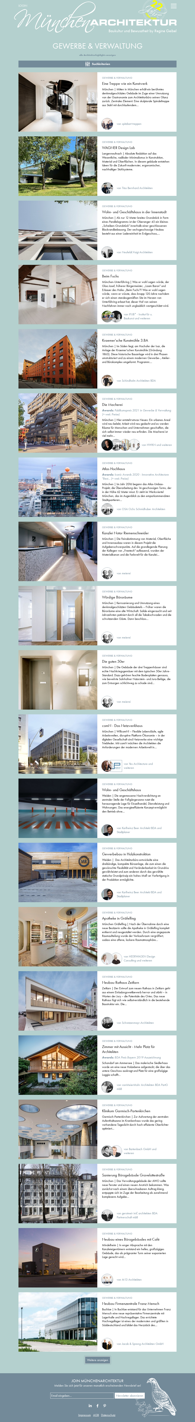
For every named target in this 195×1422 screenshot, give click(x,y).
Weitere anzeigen (97, 1360)
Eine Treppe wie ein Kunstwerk (124, 83)
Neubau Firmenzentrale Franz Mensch (130, 1303)
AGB (96, 1415)
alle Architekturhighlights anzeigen (97, 55)
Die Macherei (112, 404)
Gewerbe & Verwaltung (117, 77)
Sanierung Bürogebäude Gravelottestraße (133, 1175)
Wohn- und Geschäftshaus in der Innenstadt (134, 211)
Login (22, 6)
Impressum (84, 1415)
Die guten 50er (113, 661)
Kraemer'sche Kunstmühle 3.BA (125, 340)
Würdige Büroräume (117, 597)
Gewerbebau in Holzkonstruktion (126, 854)
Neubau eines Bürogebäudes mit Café (131, 1239)
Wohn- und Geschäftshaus (121, 789)
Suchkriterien (101, 64)
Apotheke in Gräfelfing (119, 918)
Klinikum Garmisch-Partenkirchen (126, 1110)
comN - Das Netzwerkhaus (122, 725)
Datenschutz (108, 1415)
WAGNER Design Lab (118, 147)
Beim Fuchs (110, 276)
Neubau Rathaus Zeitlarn (120, 982)
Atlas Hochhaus (113, 468)
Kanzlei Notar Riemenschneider (125, 532)
